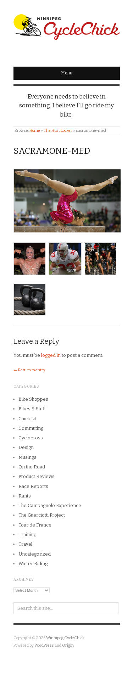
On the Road (31, 466)
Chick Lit (27, 418)
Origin (68, 645)
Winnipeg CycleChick (65, 638)
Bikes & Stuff (32, 408)
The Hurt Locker (58, 130)
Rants (24, 496)
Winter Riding (33, 563)
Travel (25, 544)
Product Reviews (36, 476)
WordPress (44, 645)
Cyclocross (30, 437)
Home (34, 130)
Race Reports (33, 486)
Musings (27, 457)
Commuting (30, 428)
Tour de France (34, 525)
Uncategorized (34, 554)
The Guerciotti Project (41, 515)
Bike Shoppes (33, 399)
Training (27, 534)
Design (26, 447)
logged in (51, 355)
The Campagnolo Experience (49, 505)
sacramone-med (51, 151)
